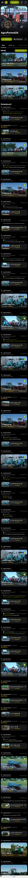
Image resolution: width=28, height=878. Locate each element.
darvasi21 (7, 514)
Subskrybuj (7, 39)
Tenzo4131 (7, 111)
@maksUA (6, 439)
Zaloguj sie (14, 2)
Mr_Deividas (7, 339)
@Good (5, 597)
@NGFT (5, 498)
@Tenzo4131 (6, 113)
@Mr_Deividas (7, 341)
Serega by (7, 165)
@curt (4, 534)
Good (6, 595)
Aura (6, 206)
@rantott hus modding (9, 633)
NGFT (6, 496)
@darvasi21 (6, 516)
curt (5, 532)
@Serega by (6, 167)
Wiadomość (19, 39)
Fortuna (6, 477)
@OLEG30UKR (7, 615)
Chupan (6, 739)
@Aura (5, 207)
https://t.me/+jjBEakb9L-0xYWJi (16, 597)
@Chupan (5, 741)
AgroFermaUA (7, 107)
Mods (11, 45)
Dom (3, 45)
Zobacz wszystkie (20, 50)
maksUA (6, 437)
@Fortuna (5, 479)
